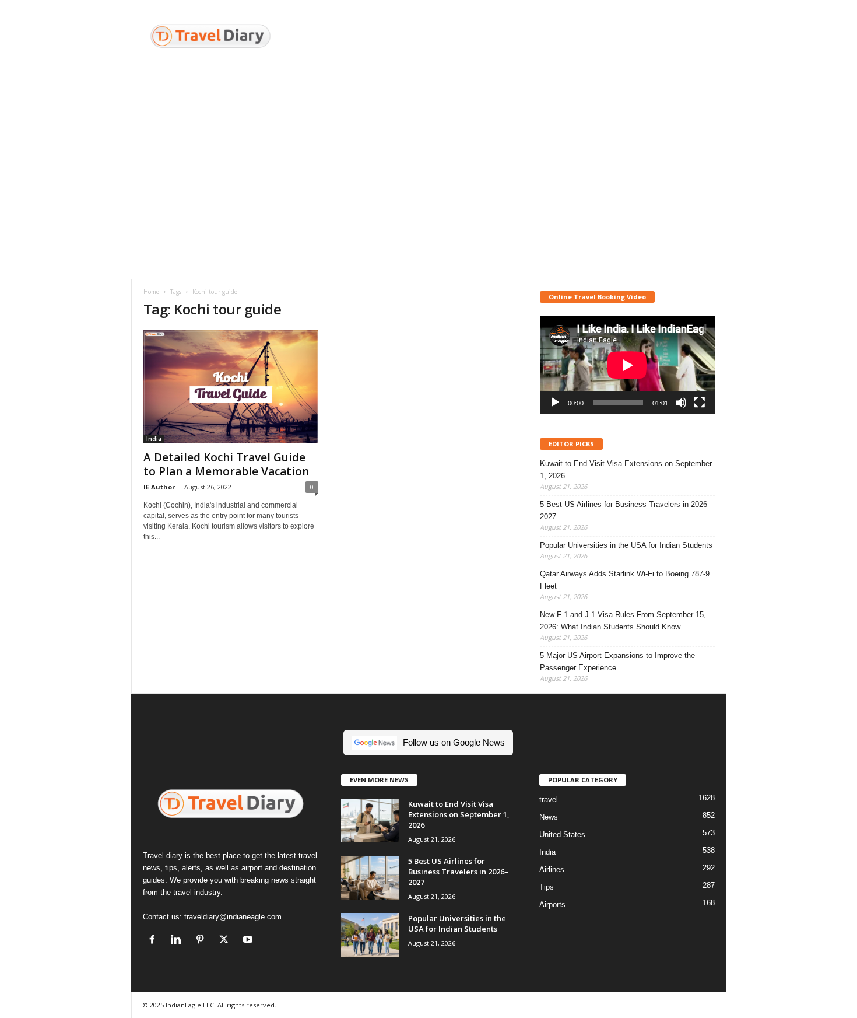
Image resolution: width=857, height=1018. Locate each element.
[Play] (555, 402)
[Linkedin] (179, 940)
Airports (552, 904)
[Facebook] (155, 940)
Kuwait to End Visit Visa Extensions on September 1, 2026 (626, 469)
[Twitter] (226, 940)
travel (548, 799)
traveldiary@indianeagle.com (233, 916)
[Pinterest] (203, 940)
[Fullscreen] (699, 402)
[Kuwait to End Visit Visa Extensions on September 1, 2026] (370, 820)
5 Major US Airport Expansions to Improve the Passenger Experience (617, 661)
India (153, 439)
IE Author (159, 486)
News (548, 817)
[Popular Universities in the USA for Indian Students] (370, 935)
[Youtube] (249, 940)
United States (562, 834)
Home (151, 292)
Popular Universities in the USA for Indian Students (626, 545)
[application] (627, 365)
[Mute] (681, 402)
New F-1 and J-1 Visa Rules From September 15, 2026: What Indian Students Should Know (623, 620)
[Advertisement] (514, 38)
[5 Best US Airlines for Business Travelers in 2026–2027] (370, 878)
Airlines (551, 869)
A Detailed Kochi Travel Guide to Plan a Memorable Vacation (226, 464)
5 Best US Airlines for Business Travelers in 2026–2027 (625, 510)
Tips (546, 887)
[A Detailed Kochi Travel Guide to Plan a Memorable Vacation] (230, 386)
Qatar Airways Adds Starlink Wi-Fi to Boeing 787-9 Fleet (625, 579)
